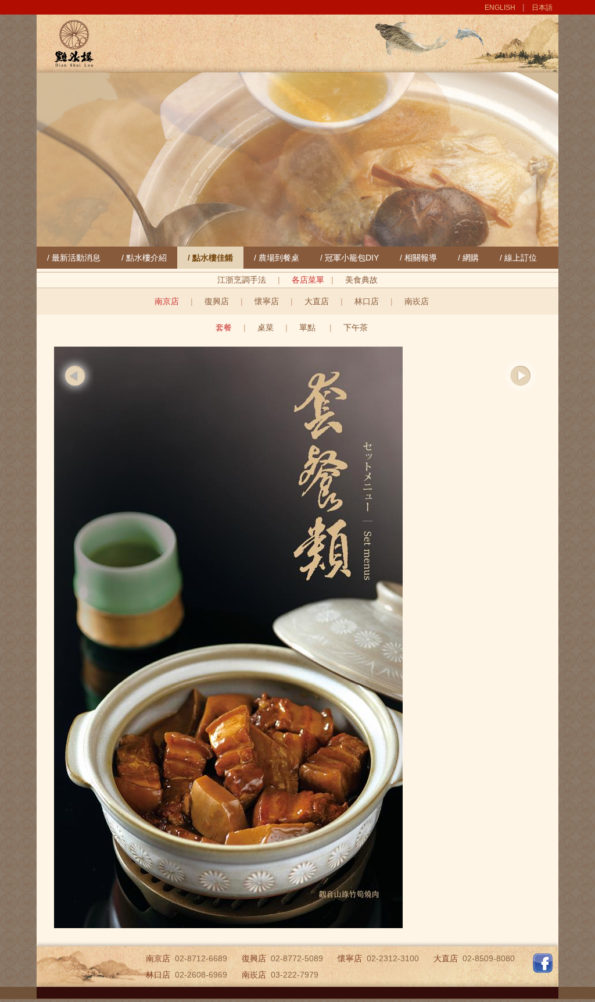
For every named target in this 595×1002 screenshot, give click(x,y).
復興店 (217, 301)
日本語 (542, 7)
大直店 (316, 301)
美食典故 (361, 279)
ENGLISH (500, 7)
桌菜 (265, 327)
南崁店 (416, 301)
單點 (308, 327)
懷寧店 (267, 301)
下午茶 (355, 327)
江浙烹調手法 (241, 279)
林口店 (366, 301)
